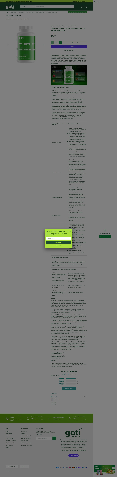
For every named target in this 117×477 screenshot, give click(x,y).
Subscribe (58, 242)
